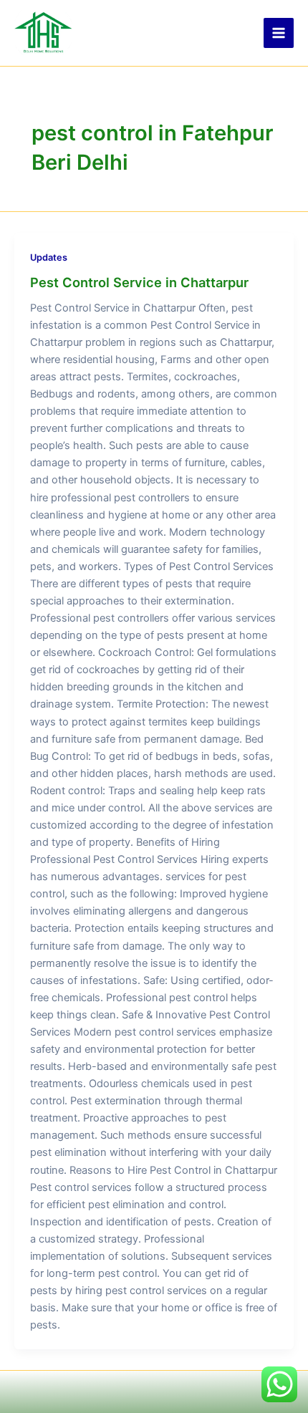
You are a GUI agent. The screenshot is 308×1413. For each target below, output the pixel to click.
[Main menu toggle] (279, 33)
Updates (48, 257)
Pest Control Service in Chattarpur (139, 282)
